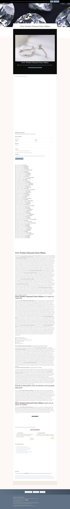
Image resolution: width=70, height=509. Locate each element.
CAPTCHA (17, 154)
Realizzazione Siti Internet (16, 505)
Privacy (16, 149)
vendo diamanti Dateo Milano (37, 478)
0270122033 (26, 499)
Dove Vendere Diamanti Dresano (22, 452)
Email (36, 140)
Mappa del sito (27, 505)
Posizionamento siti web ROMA (23, 505)
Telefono (17, 140)
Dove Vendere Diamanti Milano (22, 446)
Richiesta (17, 143)
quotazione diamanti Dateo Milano (48, 478)
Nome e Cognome (18, 136)
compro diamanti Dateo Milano (32, 475)
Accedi (30, 505)
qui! (31, 152)
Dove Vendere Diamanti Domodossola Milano (24, 451)
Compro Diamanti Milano (19, 473)
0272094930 (26, 500)
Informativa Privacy (15, 505)
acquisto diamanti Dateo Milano (43, 475)
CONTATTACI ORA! (35, 416)
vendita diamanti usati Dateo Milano (26, 478)
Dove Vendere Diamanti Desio (22, 450)
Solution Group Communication (31, 505)
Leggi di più (56, 1)
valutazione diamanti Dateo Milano (21, 475)
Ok (51, 1)
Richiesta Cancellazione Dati (21, 505)
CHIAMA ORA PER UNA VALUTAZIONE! (35, 67)
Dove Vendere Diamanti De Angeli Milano (23, 447)
